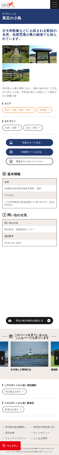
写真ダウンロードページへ (29, 161)
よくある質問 (40, 438)
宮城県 (43, 110)
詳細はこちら (17, 343)
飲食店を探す (12, 409)
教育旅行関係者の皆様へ (45, 427)
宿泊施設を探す (13, 391)
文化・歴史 (31, 127)
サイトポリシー (41, 432)
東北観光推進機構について (16, 427)
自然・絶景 (11, 127)
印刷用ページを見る (31, 151)
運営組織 (9, 432)
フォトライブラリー (15, 438)
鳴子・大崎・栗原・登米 (17, 110)
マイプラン (12, 445)
